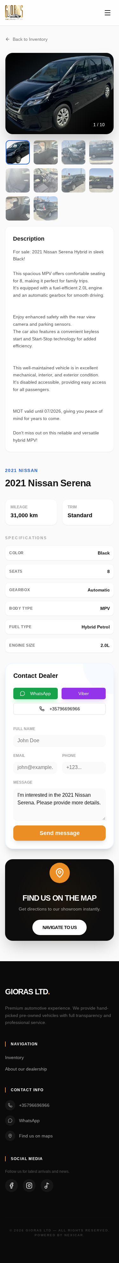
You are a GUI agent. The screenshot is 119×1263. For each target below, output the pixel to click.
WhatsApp (40, 693)
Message (22, 782)
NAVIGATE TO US (59, 927)
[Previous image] (18, 93)
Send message (60, 833)
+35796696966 (65, 708)
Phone (69, 755)
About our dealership (26, 1068)
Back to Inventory (30, 39)
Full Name (24, 729)
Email (19, 755)
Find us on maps (36, 1135)
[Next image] (101, 93)
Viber (83, 693)
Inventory (14, 1057)
